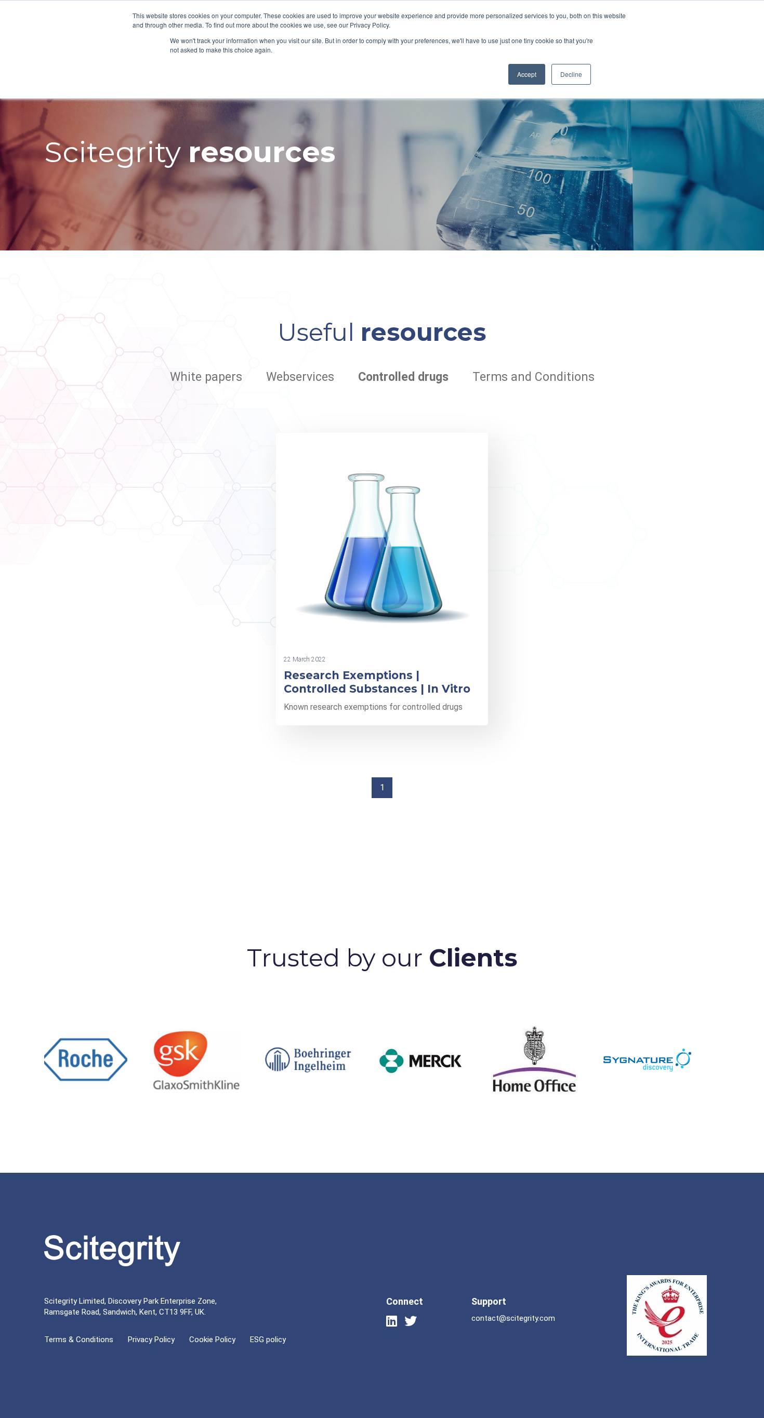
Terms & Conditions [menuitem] (78, 1339)
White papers (206, 377)
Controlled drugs (403, 377)
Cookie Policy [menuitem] (212, 1339)
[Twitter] (410, 1321)
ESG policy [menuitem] (268, 1339)
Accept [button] (526, 74)
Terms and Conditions (533, 377)
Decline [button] (571, 74)
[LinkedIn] (391, 1321)
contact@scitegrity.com (513, 1318)
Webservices (300, 377)
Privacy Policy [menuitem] (151, 1339)
